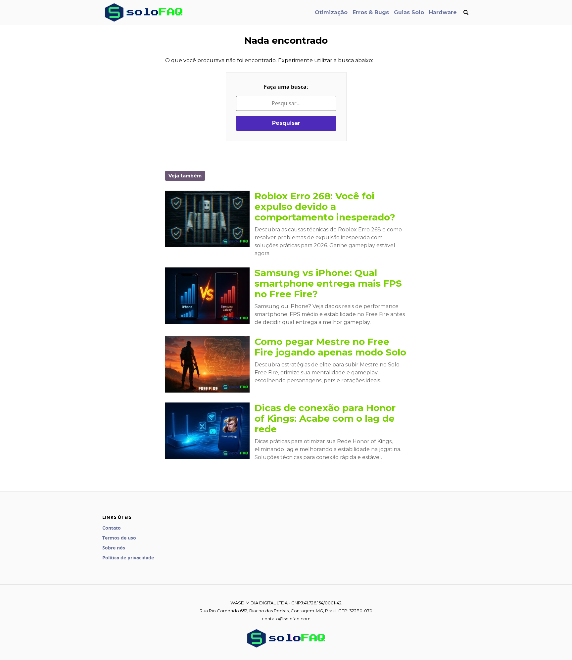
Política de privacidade (128, 557)
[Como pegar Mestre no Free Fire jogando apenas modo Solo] (207, 364)
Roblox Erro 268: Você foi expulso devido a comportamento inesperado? (325, 206)
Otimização (331, 12)
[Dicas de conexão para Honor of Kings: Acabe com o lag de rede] (207, 430)
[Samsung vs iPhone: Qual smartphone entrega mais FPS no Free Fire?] (207, 295)
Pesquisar (286, 123)
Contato (111, 528)
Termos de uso (119, 538)
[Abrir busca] (466, 13)
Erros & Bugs (371, 12)
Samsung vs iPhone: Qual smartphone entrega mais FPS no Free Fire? (328, 283)
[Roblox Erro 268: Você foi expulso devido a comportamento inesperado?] (207, 219)
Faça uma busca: (286, 86)
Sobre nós (113, 547)
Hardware (443, 12)
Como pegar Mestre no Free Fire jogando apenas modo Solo (330, 347)
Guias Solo (409, 12)
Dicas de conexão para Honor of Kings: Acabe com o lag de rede (325, 418)
